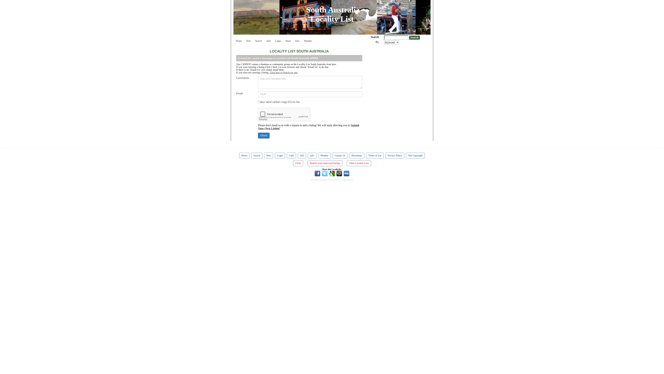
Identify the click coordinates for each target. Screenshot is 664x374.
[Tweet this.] (324, 173)
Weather (308, 41)
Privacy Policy (395, 155)
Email (239, 93)
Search (258, 41)
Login (278, 41)
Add (268, 41)
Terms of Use (374, 155)
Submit (263, 135)
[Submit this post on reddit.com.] (339, 173)
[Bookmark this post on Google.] (332, 173)
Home (239, 41)
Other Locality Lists (359, 163)
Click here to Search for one (283, 72)
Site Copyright (415, 155)
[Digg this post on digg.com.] (346, 173)
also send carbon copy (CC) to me (280, 102)
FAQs (298, 163)
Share (288, 41)
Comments (242, 78)
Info (297, 41)
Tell (302, 155)
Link (291, 155)
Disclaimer (357, 155)
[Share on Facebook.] (317, 173)
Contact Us (340, 155)
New (248, 41)
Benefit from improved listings (325, 163)
